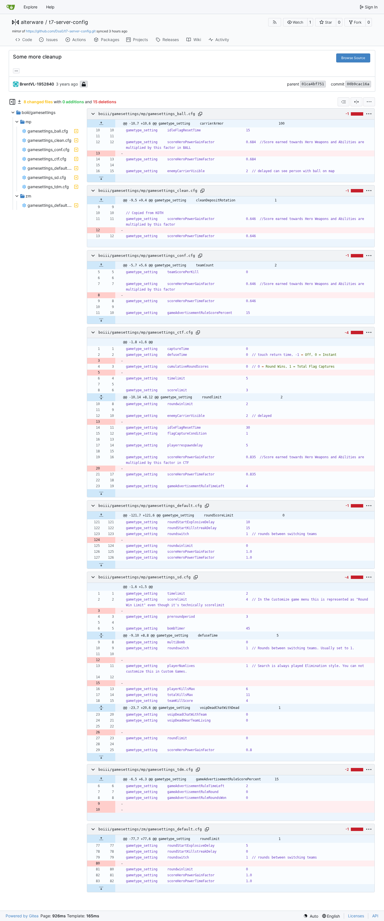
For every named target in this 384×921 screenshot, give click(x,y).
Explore (30, 7)
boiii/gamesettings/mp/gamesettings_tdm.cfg (145, 769)
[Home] (11, 7)
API (375, 915)
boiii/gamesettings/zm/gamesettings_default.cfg (150, 829)
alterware (32, 22)
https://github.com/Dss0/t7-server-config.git (61, 31)
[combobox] (343, 101)
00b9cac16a (358, 84)
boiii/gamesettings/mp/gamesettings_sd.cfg (144, 577)
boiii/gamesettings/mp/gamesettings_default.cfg (150, 506)
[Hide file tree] (12, 102)
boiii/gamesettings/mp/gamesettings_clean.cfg (147, 190)
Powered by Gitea (22, 915)
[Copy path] (200, 114)
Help (50, 7)
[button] (295, 22)
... (16, 70)
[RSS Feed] (274, 22)
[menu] (369, 101)
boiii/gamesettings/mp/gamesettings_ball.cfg (146, 114)
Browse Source (353, 58)
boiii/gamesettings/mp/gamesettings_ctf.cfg (145, 332)
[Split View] (356, 101)
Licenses (356, 915)
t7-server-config (68, 22)
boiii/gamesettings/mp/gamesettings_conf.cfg (146, 255)
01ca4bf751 (313, 84)
